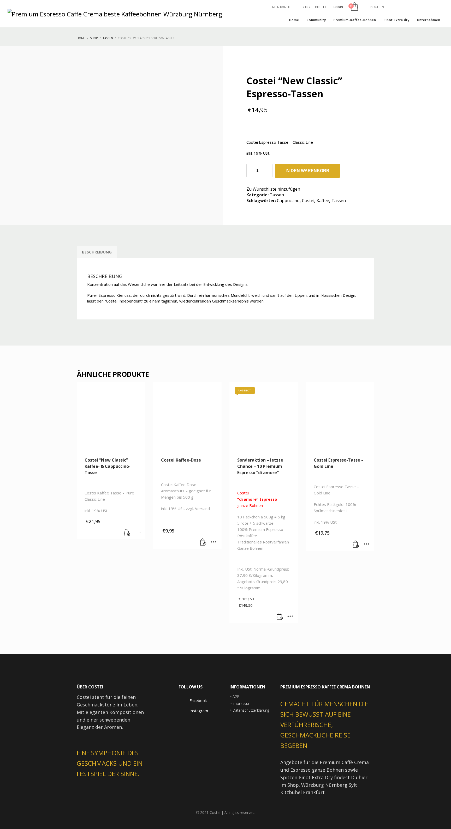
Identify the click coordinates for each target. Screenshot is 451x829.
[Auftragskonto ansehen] (354, 7)
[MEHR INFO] (137, 532)
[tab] (97, 252)
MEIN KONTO (281, 7)
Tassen (277, 195)
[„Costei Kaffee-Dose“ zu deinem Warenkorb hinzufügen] (203, 542)
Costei (308, 200)
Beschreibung (97, 252)
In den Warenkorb (307, 170)
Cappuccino (288, 200)
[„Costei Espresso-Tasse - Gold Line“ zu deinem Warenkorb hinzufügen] (356, 544)
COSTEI (320, 7)
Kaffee (323, 200)
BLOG (306, 7)
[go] (440, 7)
